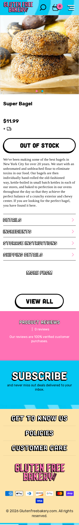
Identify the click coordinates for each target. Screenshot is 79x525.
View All (39, 301)
